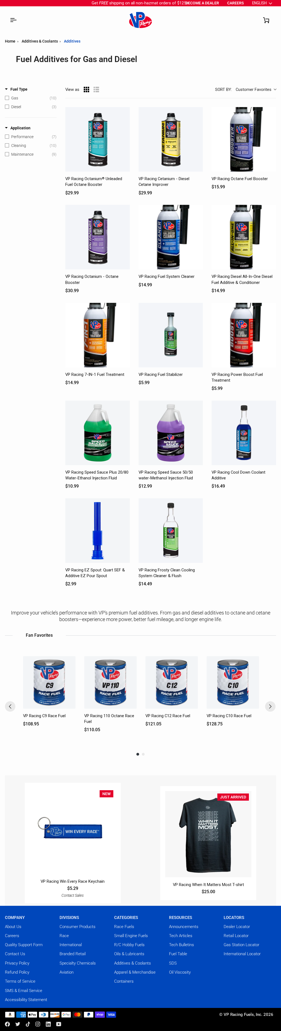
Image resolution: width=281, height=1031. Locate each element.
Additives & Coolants (40, 41)
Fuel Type (18, 89)
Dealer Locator (237, 926)
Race (64, 935)
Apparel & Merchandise (135, 972)
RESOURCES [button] (180, 917)
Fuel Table (178, 953)
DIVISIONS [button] (69, 917)
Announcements (183, 926)
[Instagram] (37, 1024)
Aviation (67, 972)
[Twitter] (17, 1024)
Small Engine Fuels (131, 935)
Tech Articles (180, 935)
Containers (124, 981)
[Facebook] (7, 1024)
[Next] (270, 706)
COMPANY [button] (15, 917)
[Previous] (10, 706)
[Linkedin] (48, 1024)
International (71, 944)
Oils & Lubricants (129, 953)
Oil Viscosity (180, 972)
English (259, 3)
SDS (173, 963)
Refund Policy (17, 972)
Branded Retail (73, 953)
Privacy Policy (17, 963)
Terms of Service (20, 981)
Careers (12, 935)
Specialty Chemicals (78, 963)
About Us (13, 926)
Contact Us (15, 953)
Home (10, 41)
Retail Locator (236, 935)
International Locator (242, 953)
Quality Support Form (24, 944)
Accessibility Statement (26, 999)
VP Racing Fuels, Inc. (243, 1014)
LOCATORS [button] (234, 917)
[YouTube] (58, 1024)
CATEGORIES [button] (126, 917)
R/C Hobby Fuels (129, 944)
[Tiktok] (28, 1024)
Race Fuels (124, 926)
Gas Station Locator (241, 944)
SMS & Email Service (23, 990)
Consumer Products (77, 926)
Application (20, 128)
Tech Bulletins (181, 944)
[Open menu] (13, 20)
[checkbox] (31, 98)
